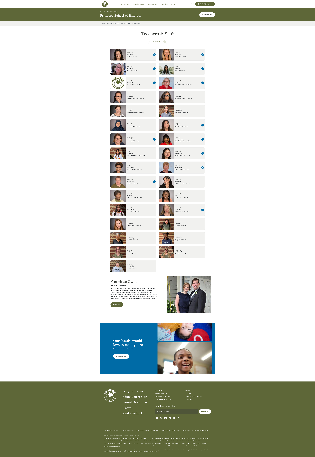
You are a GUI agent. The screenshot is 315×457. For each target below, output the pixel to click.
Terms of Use (108, 430)
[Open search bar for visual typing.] (192, 4)
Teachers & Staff (125, 24)
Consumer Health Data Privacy (171, 430)
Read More (116, 305)
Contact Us (188, 399)
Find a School (132, 413)
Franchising (158, 390)
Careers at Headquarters (163, 399)
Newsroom (188, 390)
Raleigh (117, 11)
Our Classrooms (111, 24)
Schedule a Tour (207, 15)
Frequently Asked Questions (193, 396)
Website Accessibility (127, 430)
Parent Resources (134, 402)
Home (103, 24)
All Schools (102, 11)
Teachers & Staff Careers (163, 396)
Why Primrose (132, 391)
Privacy (116, 430)
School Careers (136, 24)
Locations (188, 393)
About (126, 407)
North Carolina (110, 11)
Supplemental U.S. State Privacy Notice (147, 430)
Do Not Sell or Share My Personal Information (195, 430)
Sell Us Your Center (161, 393)
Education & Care (135, 396)
